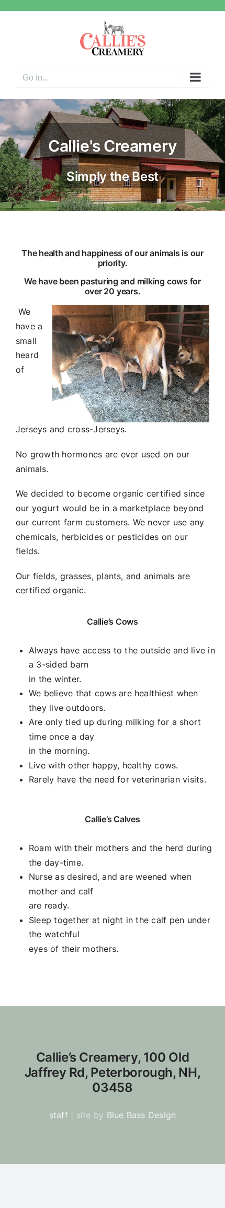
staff (58, 1115)
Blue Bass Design (141, 1115)
